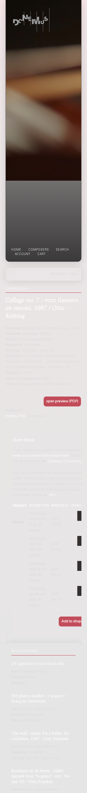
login (73, 274)
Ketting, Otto (16, 416)
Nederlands (59, 274)
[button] (62, 401)
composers (38, 250)
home (16, 250)
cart (41, 254)
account (22, 254)
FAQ (52, 495)
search (62, 250)
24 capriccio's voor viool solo (37, 662)
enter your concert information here (41, 456)
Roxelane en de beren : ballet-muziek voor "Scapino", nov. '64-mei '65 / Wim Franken (40, 775)
